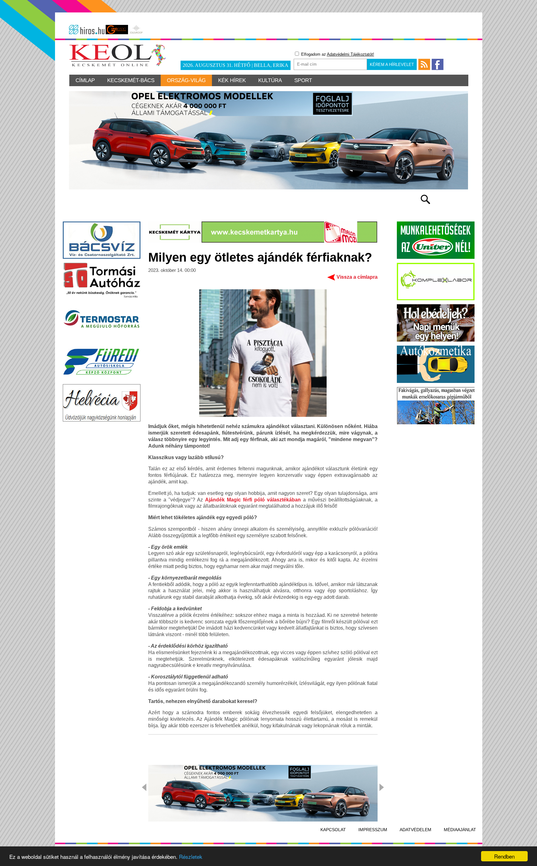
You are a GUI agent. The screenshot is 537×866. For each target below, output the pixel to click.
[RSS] (424, 64)
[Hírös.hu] (86, 29)
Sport (303, 80)
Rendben (504, 856)
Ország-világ (186, 80)
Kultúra (270, 80)
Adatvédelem (415, 829)
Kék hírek (232, 80)
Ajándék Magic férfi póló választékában (253, 499)
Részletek (190, 856)
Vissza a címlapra (357, 277)
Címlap (85, 80)
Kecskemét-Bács (130, 80)
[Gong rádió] (117, 29)
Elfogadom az (337, 54)
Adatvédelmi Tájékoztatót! (350, 54)
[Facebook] (437, 64)
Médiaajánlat (460, 829)
